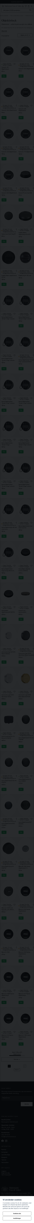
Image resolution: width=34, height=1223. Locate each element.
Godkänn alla (17, 1213)
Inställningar (17, 1218)
